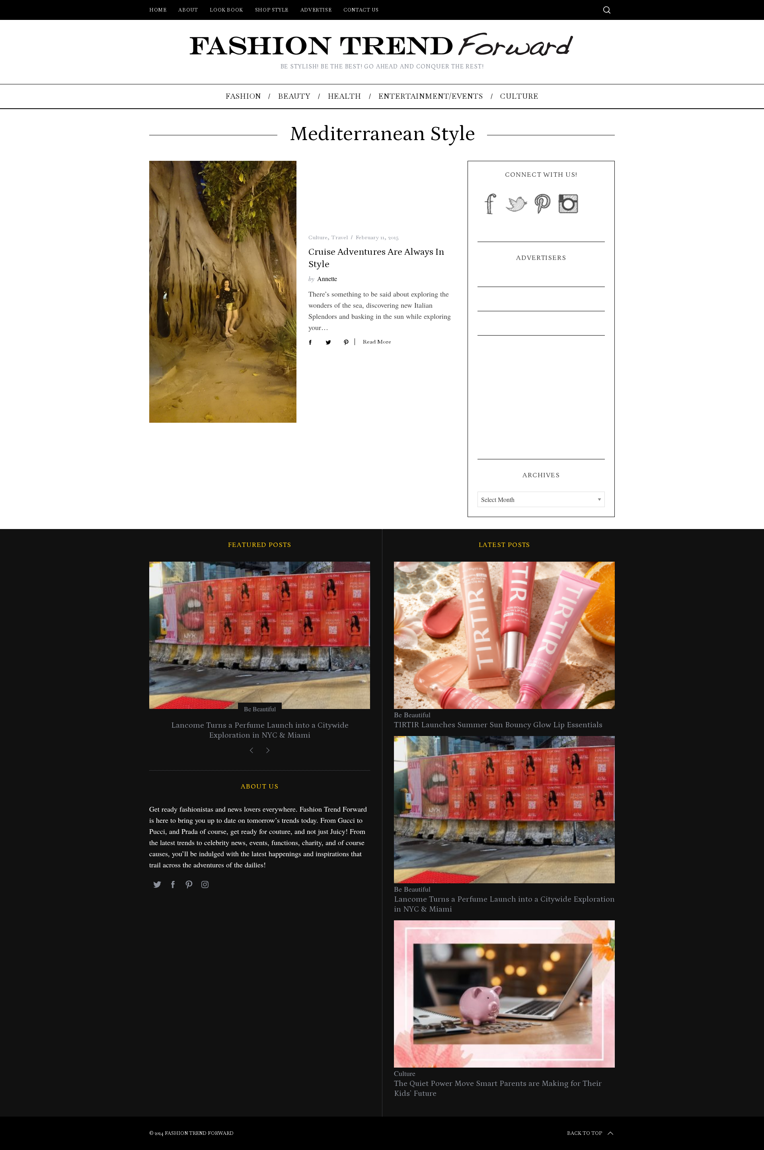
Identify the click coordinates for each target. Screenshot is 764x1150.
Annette (327, 278)
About (188, 10)
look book (226, 10)
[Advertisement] (541, 397)
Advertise (315, 10)
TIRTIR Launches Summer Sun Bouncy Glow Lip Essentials (498, 724)
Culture (317, 237)
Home (157, 10)
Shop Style (271, 10)
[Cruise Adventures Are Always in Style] (222, 292)
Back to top (584, 1133)
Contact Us (360, 10)
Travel (339, 237)
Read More (377, 341)
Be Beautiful (260, 709)
